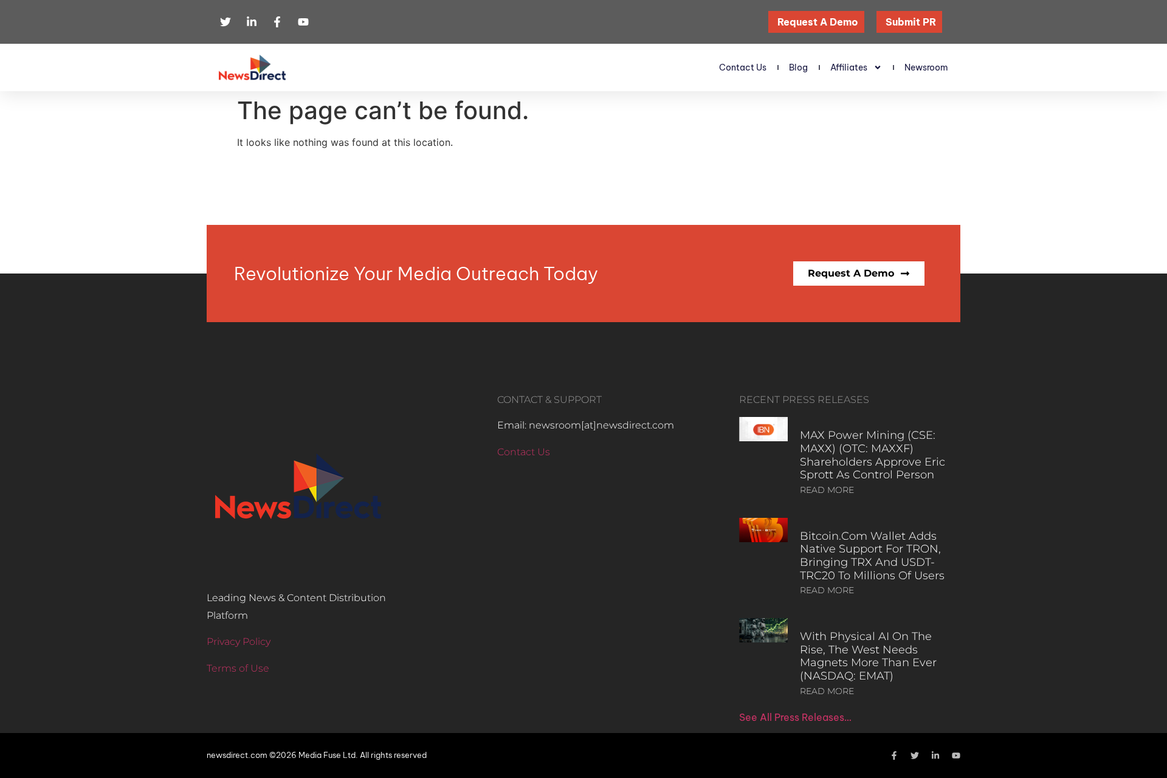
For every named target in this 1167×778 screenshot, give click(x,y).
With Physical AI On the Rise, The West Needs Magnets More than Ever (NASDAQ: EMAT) (868, 656)
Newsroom (926, 67)
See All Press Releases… (795, 717)
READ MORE (827, 489)
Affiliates (848, 67)
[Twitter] (915, 755)
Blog (798, 67)
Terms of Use (238, 668)
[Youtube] (956, 755)
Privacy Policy (238, 641)
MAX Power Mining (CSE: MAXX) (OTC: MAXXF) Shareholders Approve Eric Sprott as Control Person (872, 455)
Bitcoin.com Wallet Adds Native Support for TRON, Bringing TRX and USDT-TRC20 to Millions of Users (872, 555)
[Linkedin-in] (935, 755)
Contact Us (742, 67)
